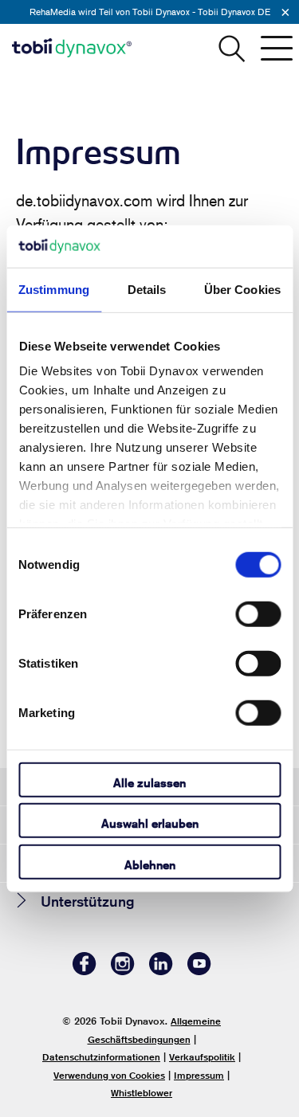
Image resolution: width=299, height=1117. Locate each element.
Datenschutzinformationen (101, 1057)
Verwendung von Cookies (109, 1075)
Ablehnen (149, 864)
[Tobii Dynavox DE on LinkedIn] (161, 971)
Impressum (199, 1075)
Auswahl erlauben (150, 823)
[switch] (258, 613)
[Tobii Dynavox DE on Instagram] (122, 971)
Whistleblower (141, 1093)
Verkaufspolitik (202, 1057)
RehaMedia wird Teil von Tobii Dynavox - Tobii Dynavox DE (150, 12)
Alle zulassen (149, 782)
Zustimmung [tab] (53, 289)
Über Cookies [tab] (242, 289)
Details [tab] (147, 289)
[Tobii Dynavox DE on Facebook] (84, 971)
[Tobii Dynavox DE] (72, 48)
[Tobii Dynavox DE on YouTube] (199, 971)
